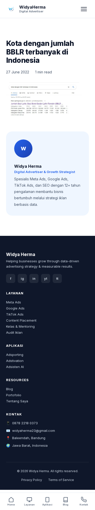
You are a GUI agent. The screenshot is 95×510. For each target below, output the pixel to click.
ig (22, 278)
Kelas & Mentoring (20, 326)
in (33, 278)
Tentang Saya (17, 401)
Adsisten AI (15, 367)
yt (45, 278)
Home (11, 504)
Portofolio (13, 395)
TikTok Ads (15, 314)
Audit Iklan (14, 332)
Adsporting (14, 355)
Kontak (84, 504)
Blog (9, 389)
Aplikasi (47, 504)
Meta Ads (13, 302)
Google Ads (15, 308)
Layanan (29, 504)
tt (57, 278)
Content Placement (21, 320)
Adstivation (15, 361)
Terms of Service (61, 480)
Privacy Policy (31, 480)
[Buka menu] (84, 9)
